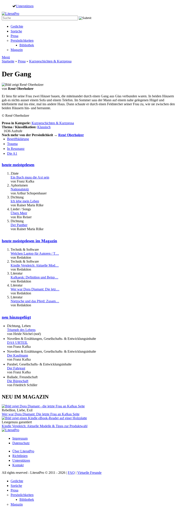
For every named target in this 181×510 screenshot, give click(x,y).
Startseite (8, 61)
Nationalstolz (20, 189)
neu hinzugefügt (16, 317)
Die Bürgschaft (17, 381)
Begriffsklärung (18, 139)
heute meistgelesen (18, 164)
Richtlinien (20, 456)
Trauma (12, 144)
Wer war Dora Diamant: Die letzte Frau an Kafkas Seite (40, 414)
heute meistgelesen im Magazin (29, 241)
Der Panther (19, 225)
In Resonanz (16, 149)
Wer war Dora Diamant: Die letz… (35, 289)
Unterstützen (25, 6)
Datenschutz (21, 443)
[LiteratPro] (10, 13)
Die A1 (12, 153)
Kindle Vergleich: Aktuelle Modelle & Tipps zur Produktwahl (44, 426)
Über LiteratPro (23, 451)
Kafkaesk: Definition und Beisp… (34, 277)
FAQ (71, 472)
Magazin (17, 50)
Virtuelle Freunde (89, 472)
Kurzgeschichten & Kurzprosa (50, 61)
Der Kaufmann (17, 355)
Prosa (14, 36)
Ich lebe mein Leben (25, 201)
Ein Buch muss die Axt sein (30, 177)
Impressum (20, 438)
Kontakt (18, 465)
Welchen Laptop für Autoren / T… (35, 253)
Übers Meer (19, 213)
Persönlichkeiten (22, 40)
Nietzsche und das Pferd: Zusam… (35, 301)
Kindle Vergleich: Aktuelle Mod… (35, 265)
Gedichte (17, 26)
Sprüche (16, 31)
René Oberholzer (71, 135)
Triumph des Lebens (21, 330)
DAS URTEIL (17, 342)
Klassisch (44, 127)
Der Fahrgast (16, 368)
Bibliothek (26, 45)
